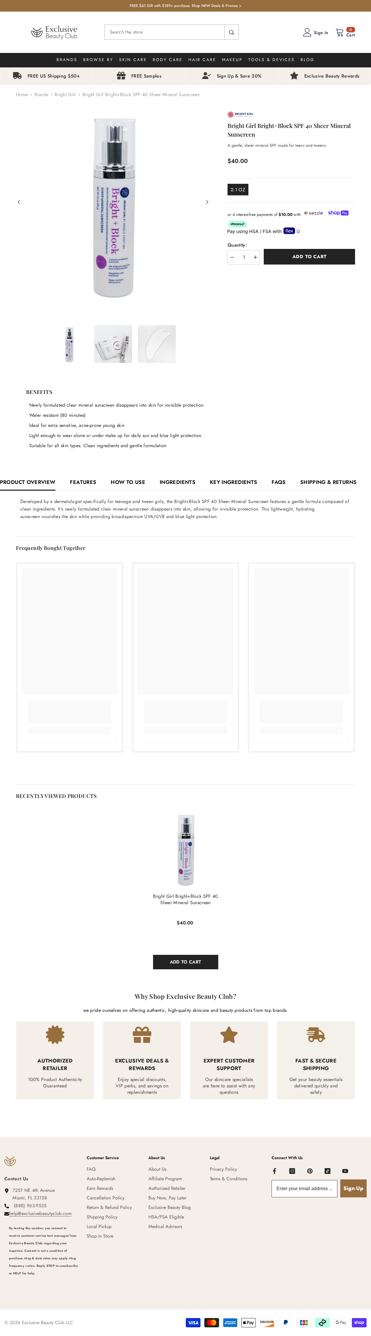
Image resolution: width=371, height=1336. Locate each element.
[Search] (171, 32)
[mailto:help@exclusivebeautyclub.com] (43, 1281)
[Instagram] (292, 1171)
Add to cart (309, 256)
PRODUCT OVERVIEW (28, 482)
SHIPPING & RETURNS (328, 482)
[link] (69, 712)
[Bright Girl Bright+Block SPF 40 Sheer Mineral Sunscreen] (185, 849)
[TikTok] (327, 1171)
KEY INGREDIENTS (233, 482)
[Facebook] (274, 1171)
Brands (41, 94)
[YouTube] (345, 1171)
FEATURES (83, 482)
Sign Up (353, 1188)
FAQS (278, 482)
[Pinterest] (310, 1171)
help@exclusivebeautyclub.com (40, 1213)
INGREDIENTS (177, 482)
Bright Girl (65, 94)
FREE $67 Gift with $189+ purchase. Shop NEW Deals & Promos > (185, 5)
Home (22, 94)
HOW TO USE (128, 482)
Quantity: (237, 245)
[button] (19, 202)
